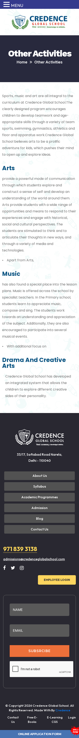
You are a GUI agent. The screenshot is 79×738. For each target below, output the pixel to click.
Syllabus (39, 486)
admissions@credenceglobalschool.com (34, 559)
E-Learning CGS (55, 720)
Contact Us (39, 529)
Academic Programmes (39, 497)
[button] (7, 4)
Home (22, 62)
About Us (39, 476)
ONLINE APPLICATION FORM (39, 734)
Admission (39, 508)
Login (72, 717)
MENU (17, 5)
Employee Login (57, 580)
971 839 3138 (20, 549)
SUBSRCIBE (39, 651)
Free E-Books (32, 720)
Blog (39, 518)
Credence (62, 710)
